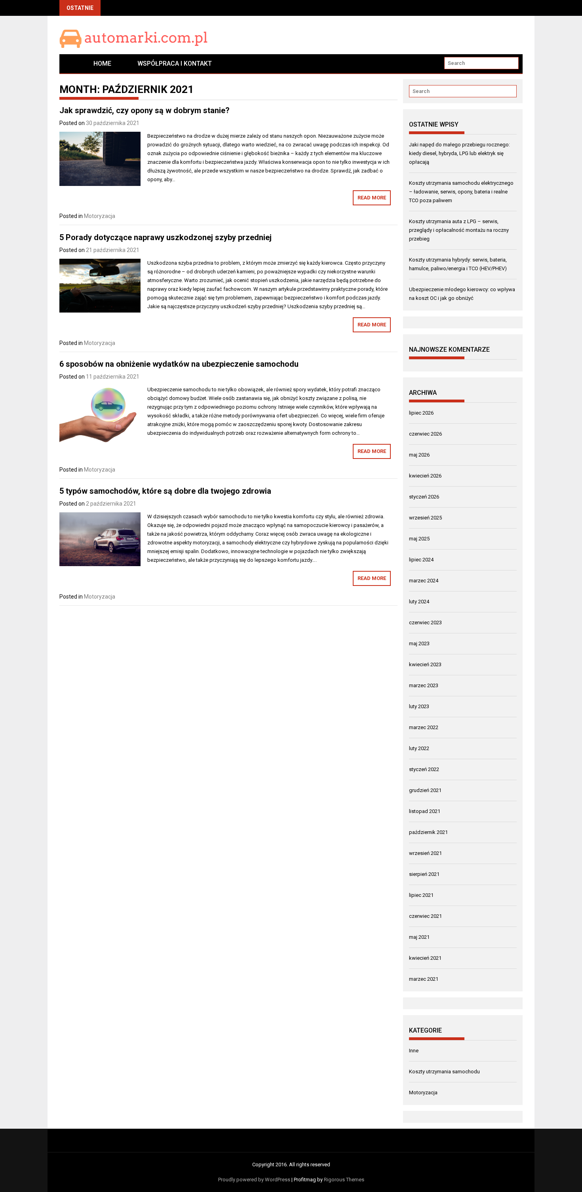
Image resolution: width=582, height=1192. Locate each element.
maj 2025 (419, 539)
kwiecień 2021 (425, 958)
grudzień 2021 (425, 790)
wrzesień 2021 (425, 853)
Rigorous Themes (344, 1180)
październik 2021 (428, 832)
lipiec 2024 (421, 560)
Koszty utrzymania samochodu (444, 1072)
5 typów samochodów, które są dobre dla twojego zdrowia (165, 491)
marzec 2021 (423, 979)
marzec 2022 (423, 727)
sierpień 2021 (424, 874)
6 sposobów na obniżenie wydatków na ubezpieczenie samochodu (179, 364)
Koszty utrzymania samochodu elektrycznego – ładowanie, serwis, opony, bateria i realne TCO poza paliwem (461, 191)
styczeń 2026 (424, 497)
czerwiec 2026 (425, 434)
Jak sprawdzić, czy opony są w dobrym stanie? (144, 110)
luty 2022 (419, 748)
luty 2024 (419, 602)
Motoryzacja (99, 216)
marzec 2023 (423, 685)
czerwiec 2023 (425, 622)
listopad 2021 (424, 811)
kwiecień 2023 (425, 664)
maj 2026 (419, 455)
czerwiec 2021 (425, 916)
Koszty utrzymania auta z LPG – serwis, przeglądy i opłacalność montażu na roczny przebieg (459, 230)
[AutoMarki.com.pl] (69, 63)
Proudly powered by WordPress (254, 1180)
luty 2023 (419, 706)
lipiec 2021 (421, 895)
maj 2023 (419, 643)
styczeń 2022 (424, 769)
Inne (413, 1051)
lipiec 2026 (421, 413)
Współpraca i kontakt (174, 63)
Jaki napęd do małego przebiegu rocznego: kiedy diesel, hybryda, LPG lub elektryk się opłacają (459, 153)
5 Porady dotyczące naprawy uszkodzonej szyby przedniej (165, 237)
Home (102, 63)
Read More (372, 198)
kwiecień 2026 (425, 476)
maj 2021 (419, 937)
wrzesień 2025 (425, 518)
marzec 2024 (423, 581)
